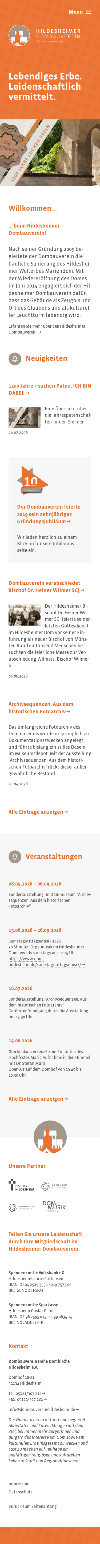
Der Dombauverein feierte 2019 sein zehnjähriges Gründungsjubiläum (49, 514)
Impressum (19, 1484)
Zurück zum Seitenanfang (33, 1507)
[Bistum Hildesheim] (21, 1185)
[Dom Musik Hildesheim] (54, 1206)
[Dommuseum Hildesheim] (21, 1208)
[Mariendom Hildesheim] (54, 1186)
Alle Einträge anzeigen (36, 812)
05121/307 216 (29, 1394)
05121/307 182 (30, 1400)
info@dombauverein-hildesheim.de (42, 1410)
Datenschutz (21, 1492)
